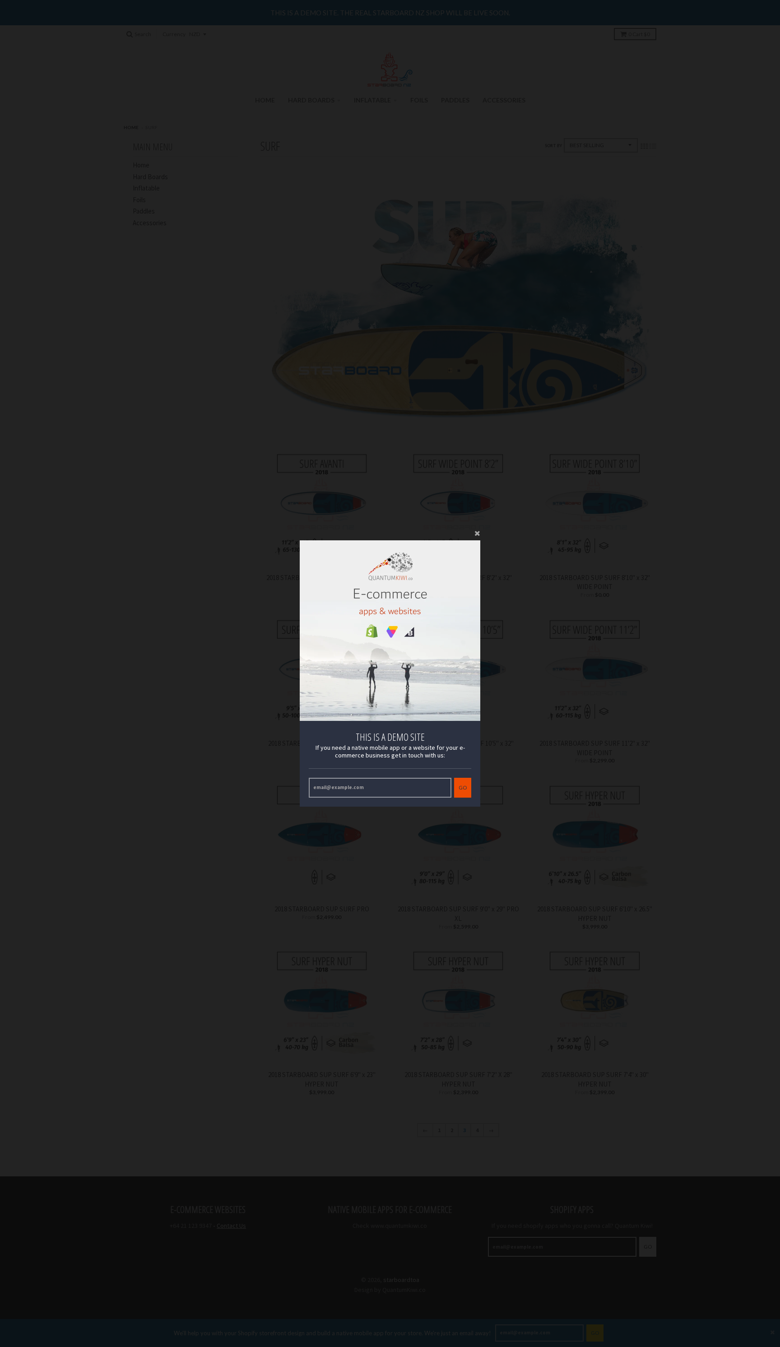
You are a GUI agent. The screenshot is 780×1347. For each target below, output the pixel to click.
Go (463, 787)
